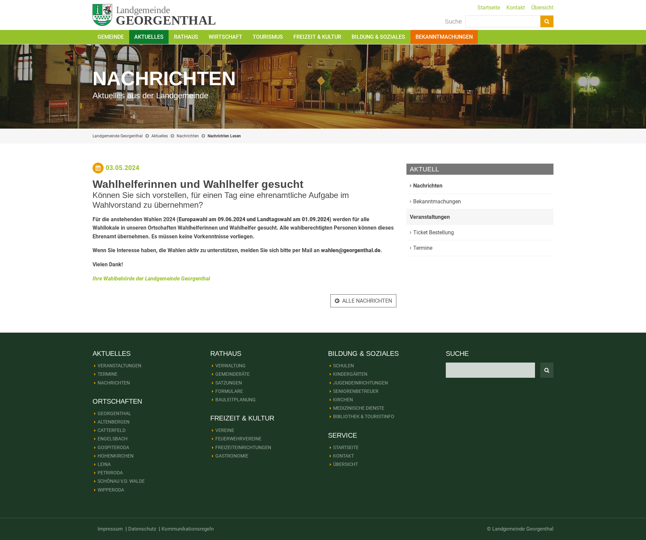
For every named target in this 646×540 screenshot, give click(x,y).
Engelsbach (113, 438)
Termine (422, 248)
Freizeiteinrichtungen (243, 447)
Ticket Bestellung (433, 232)
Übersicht (542, 7)
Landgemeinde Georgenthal (118, 136)
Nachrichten (188, 136)
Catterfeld (111, 430)
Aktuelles (149, 37)
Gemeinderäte (232, 374)
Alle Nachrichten (367, 301)
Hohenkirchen (116, 456)
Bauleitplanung (235, 399)
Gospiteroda (113, 447)
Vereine (224, 430)
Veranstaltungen (430, 217)
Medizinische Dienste (358, 408)
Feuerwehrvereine (238, 438)
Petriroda (110, 472)
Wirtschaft (225, 37)
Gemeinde (111, 37)
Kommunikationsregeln (188, 529)
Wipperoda (111, 490)
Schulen (343, 365)
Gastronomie (231, 456)
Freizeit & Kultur (317, 37)
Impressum (110, 529)
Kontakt (515, 7)
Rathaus (186, 37)
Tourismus (268, 37)
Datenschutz (142, 529)
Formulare (229, 391)
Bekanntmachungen (444, 37)
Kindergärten (350, 374)
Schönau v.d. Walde (121, 481)
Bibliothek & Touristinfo (363, 416)
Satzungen (228, 382)
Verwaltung (230, 365)
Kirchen (343, 399)
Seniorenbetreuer (356, 391)
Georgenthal (114, 413)
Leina (104, 464)
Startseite (488, 7)
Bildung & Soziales (378, 37)
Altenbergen (114, 422)
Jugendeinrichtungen (360, 382)
